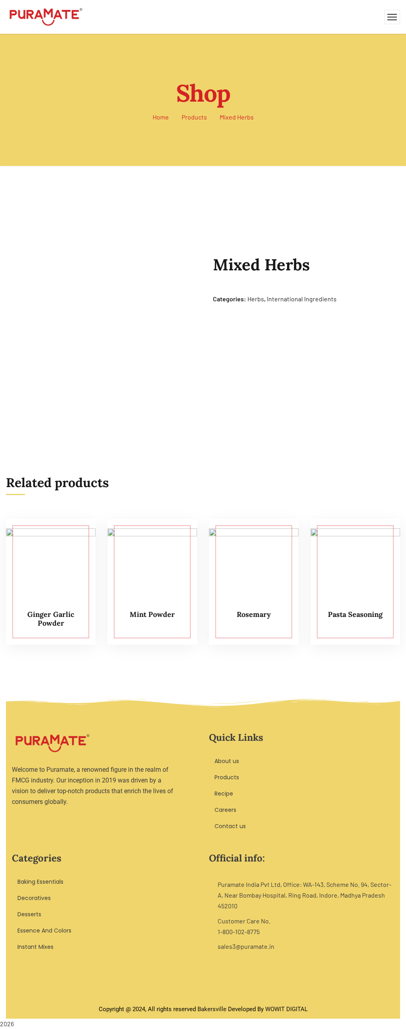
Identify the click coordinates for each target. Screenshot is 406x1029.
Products (194, 117)
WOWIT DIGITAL (286, 1009)
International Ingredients (302, 299)
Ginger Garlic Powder (50, 619)
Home (161, 117)
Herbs (255, 299)
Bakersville (211, 1009)
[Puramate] (46, 16)
